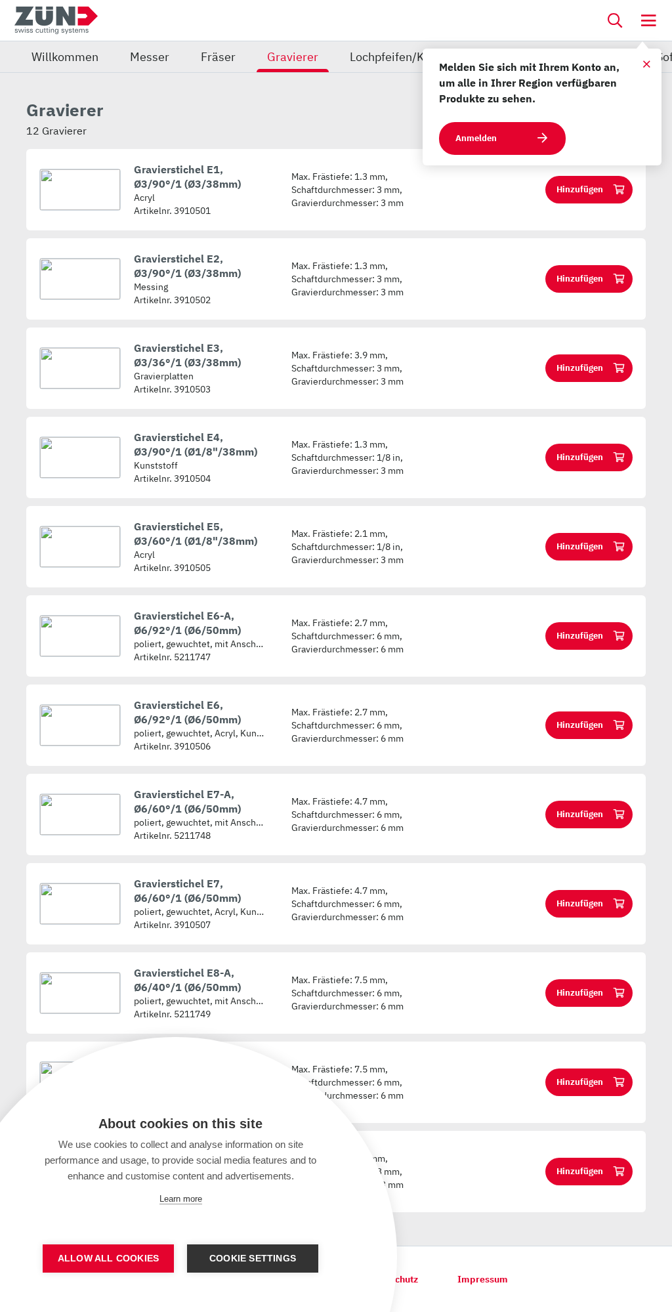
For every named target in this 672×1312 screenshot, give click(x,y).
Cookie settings (252, 1258)
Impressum (482, 1279)
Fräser (218, 56)
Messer (149, 56)
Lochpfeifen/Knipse (401, 56)
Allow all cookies (108, 1258)
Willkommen (65, 56)
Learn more (180, 1199)
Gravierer (292, 56)
